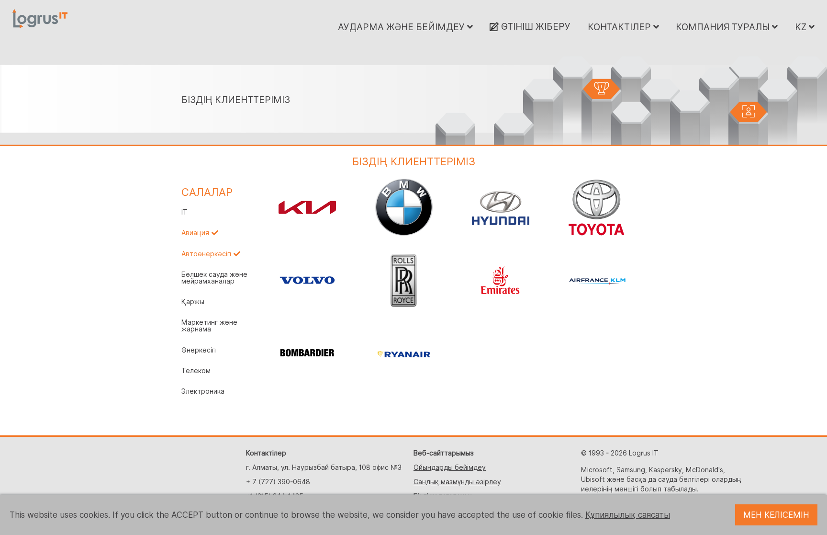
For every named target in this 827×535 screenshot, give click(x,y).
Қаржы (192, 302)
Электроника (202, 391)
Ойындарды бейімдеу (450, 467)
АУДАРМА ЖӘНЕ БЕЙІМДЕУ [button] (402, 27)
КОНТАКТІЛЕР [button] (620, 27)
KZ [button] (802, 27)
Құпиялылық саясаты (627, 515)
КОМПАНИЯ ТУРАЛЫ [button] (724, 27)
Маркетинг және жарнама (209, 326)
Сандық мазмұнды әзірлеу (457, 482)
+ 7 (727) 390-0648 (278, 482)
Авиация (195, 233)
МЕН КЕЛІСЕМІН (776, 515)
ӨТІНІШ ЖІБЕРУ (534, 26)
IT (184, 212)
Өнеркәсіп (198, 350)
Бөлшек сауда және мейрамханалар (214, 278)
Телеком (196, 371)
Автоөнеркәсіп (206, 254)
